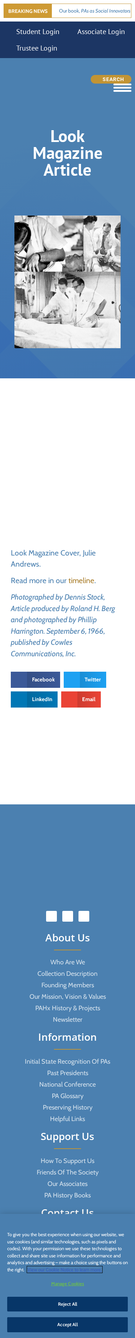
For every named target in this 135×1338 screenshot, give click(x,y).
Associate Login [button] (101, 31)
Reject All (67, 1304)
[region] (67, 1276)
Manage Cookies (67, 1283)
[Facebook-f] (51, 916)
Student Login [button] (37, 31)
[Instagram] (83, 916)
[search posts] (111, 79)
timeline (81, 580)
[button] (35, 680)
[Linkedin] (67, 916)
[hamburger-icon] (122, 88)
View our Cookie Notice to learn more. (64, 1269)
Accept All (67, 1324)
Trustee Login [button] (36, 48)
